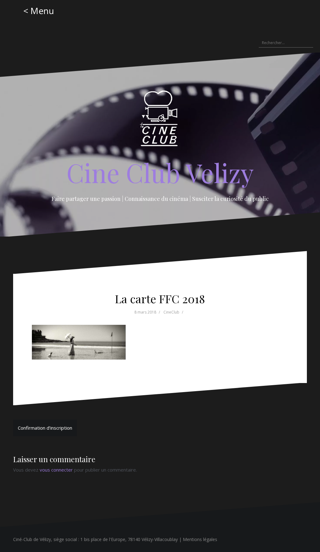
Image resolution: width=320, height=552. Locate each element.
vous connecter (56, 470)
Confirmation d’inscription (45, 428)
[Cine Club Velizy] (160, 120)
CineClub (171, 312)
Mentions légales (200, 539)
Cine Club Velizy (160, 172)
